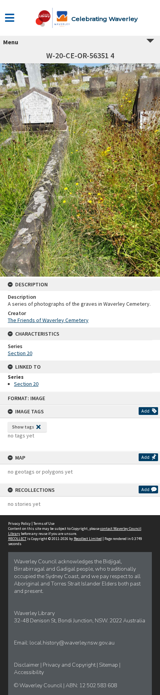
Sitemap (109, 665)
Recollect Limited (88, 538)
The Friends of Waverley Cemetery (48, 320)
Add (145, 411)
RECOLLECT (17, 538)
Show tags (23, 427)
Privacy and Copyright (70, 665)
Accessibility (29, 672)
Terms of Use (43, 523)
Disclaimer (27, 665)
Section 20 (20, 353)
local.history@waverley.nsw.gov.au (72, 642)
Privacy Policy (19, 523)
